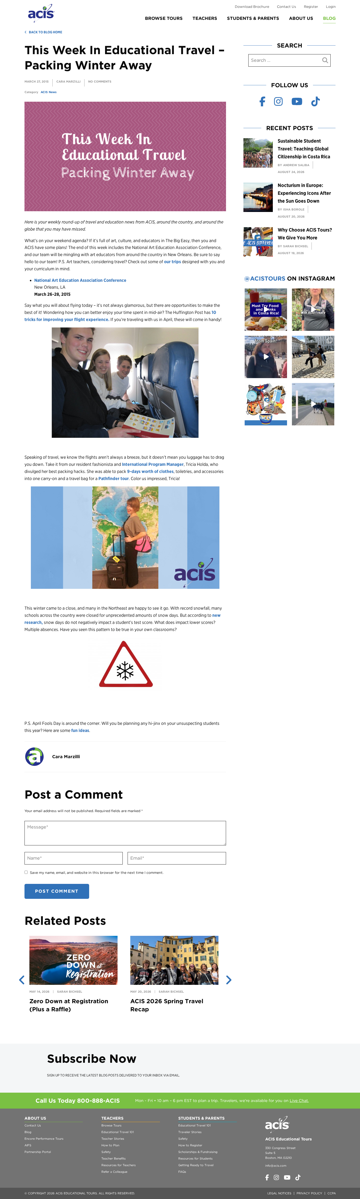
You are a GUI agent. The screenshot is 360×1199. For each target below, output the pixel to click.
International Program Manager (153, 464)
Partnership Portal (37, 1152)
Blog (329, 18)
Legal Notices (279, 1193)
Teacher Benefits (113, 1158)
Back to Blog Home (45, 32)
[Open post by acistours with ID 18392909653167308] (266, 309)
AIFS (27, 1145)
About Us (301, 18)
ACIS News (49, 92)
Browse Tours (164, 18)
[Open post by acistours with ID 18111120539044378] (266, 404)
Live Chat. (299, 1100)
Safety (106, 1152)
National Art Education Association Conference (80, 280)
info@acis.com (275, 1165)
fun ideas (80, 730)
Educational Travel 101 (117, 1132)
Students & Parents (253, 18)
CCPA (331, 1193)
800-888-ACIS (98, 1100)
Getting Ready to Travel (196, 1165)
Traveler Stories (190, 1132)
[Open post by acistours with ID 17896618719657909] (313, 404)
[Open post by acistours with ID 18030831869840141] (266, 357)
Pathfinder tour (113, 478)
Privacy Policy (309, 1193)
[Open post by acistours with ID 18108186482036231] (313, 309)
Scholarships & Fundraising (197, 1152)
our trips (172, 261)
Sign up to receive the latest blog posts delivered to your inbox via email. (113, 1075)
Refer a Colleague (114, 1172)
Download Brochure (252, 7)
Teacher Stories (112, 1138)
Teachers (204, 18)
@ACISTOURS (264, 278)
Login (331, 7)
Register (311, 7)
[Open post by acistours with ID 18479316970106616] (313, 357)
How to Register (190, 1145)
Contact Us (286, 7)
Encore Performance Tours (43, 1138)
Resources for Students (195, 1158)
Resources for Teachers (118, 1165)
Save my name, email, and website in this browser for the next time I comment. (96, 873)
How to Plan (110, 1145)
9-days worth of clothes (150, 471)
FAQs (182, 1172)
